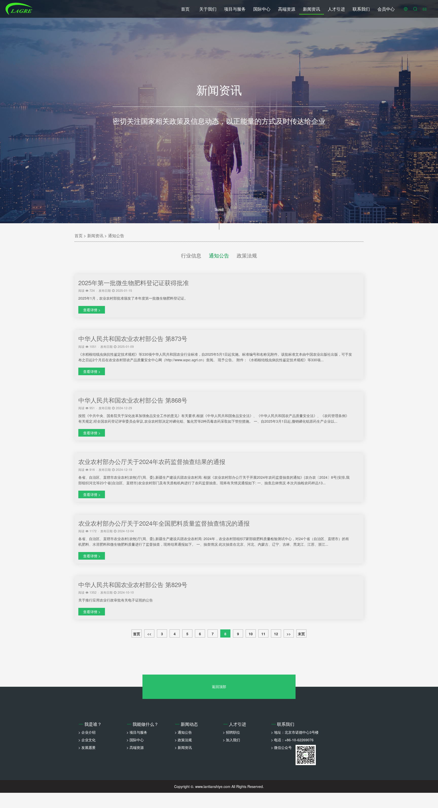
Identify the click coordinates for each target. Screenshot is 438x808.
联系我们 (361, 9)
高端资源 (286, 9)
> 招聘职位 (231, 732)
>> (289, 633)
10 (251, 633)
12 (276, 633)
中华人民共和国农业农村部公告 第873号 (132, 338)
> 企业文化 (87, 739)
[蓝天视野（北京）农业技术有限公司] (19, 9)
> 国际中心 (135, 739)
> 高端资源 (135, 747)
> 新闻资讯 (183, 747)
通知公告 (116, 235)
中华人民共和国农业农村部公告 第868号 (132, 400)
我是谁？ (90, 724)
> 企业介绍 (87, 732)
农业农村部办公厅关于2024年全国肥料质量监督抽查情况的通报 (164, 523)
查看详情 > (91, 309)
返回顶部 (219, 686)
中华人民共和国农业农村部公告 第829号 (132, 584)
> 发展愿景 (87, 747)
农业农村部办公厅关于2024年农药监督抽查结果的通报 (151, 461)
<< (149, 633)
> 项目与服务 (136, 732)
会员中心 (386, 9)
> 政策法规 (183, 739)
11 (263, 633)
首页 (185, 9)
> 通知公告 (183, 732)
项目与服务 (235, 9)
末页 (301, 633)
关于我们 (207, 9)
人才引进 (336, 9)
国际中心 (261, 9)
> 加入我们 (231, 739)
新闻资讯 (311, 9)
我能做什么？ (142, 724)
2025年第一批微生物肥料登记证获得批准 (133, 282)
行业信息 (191, 255)
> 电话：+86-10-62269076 (292, 739)
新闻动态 (186, 724)
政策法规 (247, 255)
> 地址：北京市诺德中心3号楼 (295, 732)
